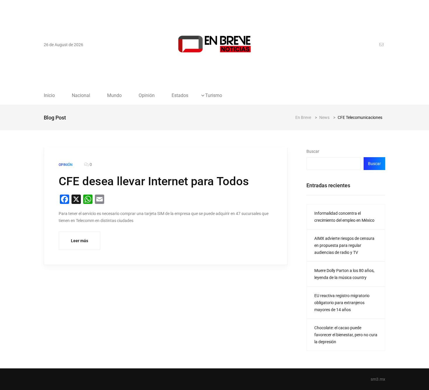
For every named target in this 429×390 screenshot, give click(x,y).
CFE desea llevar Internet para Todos (154, 181)
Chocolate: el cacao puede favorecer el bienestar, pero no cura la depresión (345, 334)
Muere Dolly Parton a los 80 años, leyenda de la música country (344, 274)
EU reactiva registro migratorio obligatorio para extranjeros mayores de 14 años (341, 302)
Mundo (114, 95)
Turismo (213, 95)
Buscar (312, 151)
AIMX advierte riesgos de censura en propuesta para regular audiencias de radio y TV (344, 245)
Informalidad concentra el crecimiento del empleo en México (344, 217)
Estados (180, 95)
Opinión (147, 95)
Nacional (81, 95)
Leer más (79, 240)
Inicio (49, 95)
